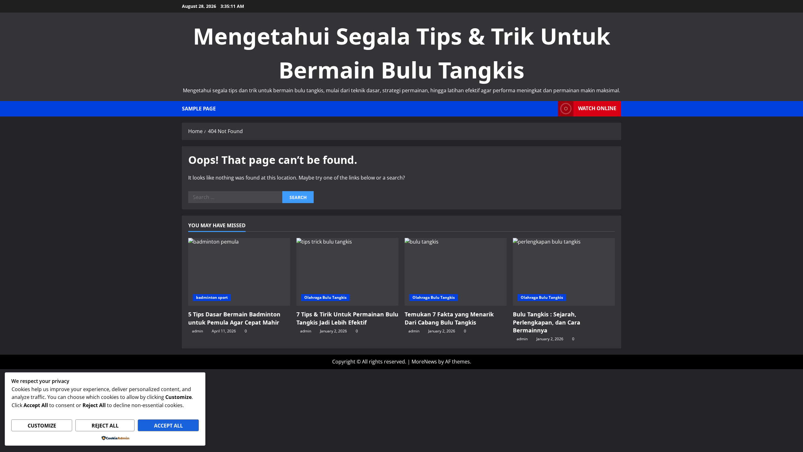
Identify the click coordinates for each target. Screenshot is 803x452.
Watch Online (597, 108)
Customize (42, 425)
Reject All (105, 425)
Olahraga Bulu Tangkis (325, 297)
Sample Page (199, 108)
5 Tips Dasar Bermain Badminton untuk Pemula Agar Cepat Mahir (234, 318)
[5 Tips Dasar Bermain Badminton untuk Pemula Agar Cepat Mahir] (239, 272)
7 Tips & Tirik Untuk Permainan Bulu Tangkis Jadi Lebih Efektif (347, 318)
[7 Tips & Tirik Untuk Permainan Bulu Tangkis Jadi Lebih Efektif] (347, 272)
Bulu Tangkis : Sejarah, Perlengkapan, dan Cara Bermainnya (546, 322)
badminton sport (212, 297)
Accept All (168, 425)
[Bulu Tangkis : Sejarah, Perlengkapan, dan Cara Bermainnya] (564, 272)
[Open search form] (551, 109)
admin (197, 331)
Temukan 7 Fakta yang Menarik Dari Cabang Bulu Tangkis (449, 318)
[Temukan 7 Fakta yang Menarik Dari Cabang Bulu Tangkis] (456, 272)
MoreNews (424, 361)
